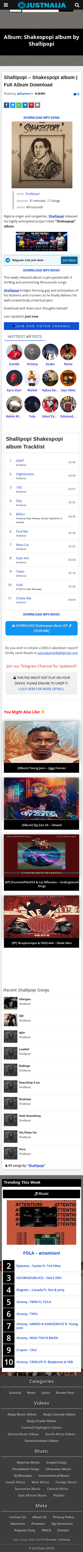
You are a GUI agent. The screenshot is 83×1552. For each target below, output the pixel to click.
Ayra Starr (14, 390)
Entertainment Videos (41, 1441)
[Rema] (68, 352)
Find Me (22, 531)
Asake (50, 364)
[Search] (77, 5)
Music (43, 1194)
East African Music (32, 1495)
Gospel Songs (56, 1462)
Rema (68, 364)
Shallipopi (32, 194)
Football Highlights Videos (41, 1427)
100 (19, 487)
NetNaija (64, 1539)
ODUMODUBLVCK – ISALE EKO (39, 1278)
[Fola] (32, 404)
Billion (20, 514)
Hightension (25, 474)
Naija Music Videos (22, 1414)
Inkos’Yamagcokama (57, 416)
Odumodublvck (71, 416)
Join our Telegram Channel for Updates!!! (42, 666)
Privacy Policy (63, 1517)
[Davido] (14, 352)
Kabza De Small (53, 390)
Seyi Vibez (68, 390)
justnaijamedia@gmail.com (58, 653)
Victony (32, 364)
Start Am (22, 558)
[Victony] (32, 352)
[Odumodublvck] (68, 404)
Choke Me (23, 598)
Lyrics (45, 1393)
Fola (32, 416)
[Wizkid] (32, 378)
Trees (20, 571)
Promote (38, 1524)
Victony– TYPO (27, 1314)
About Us (39, 1517)
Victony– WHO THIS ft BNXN (37, 1338)
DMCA (46, 1530)
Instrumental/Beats (54, 1476)
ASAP (20, 460)
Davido (14, 364)
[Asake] (50, 352)
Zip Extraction (62, 1524)
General (15, 1393)
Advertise (17, 1524)
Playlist (59, 1495)
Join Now (69, 260)
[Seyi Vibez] (68, 378)
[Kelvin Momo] (14, 404)
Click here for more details (41, 689)
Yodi (19, 585)
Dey (19, 500)
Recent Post (65, 1393)
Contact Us (17, 1517)
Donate (63, 1530)
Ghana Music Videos (23, 1434)
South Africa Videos (60, 1434)
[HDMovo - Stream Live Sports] (41, 250)
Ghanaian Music (58, 1469)
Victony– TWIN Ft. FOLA (33, 1302)
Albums (40, 93)
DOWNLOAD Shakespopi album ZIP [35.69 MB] (42, 628)
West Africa (40, 1482)
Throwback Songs (25, 1469)
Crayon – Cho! (26, 1350)
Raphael (24, 93)
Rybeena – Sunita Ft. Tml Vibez (38, 1266)
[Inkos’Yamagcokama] (50, 404)
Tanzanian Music (28, 1489)
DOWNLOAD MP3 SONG (42, 117)
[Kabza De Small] (50, 378)
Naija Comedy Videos (59, 1414)
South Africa (15, 1482)
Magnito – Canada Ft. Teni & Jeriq (40, 1290)
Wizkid (32, 390)
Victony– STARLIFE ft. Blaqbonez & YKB (44, 1362)
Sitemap (51, 1539)
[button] (6, 105)
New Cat (22, 544)
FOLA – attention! (41, 1253)
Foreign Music (66, 1482)
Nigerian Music (28, 1462)
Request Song (24, 1530)
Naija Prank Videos (41, 1421)
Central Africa (57, 1489)
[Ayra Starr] (14, 378)
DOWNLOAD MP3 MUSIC (41, 270)
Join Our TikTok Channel (42, 326)
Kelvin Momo (15, 416)
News (31, 1393)
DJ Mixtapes (23, 1476)
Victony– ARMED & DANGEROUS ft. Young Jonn (47, 1326)
